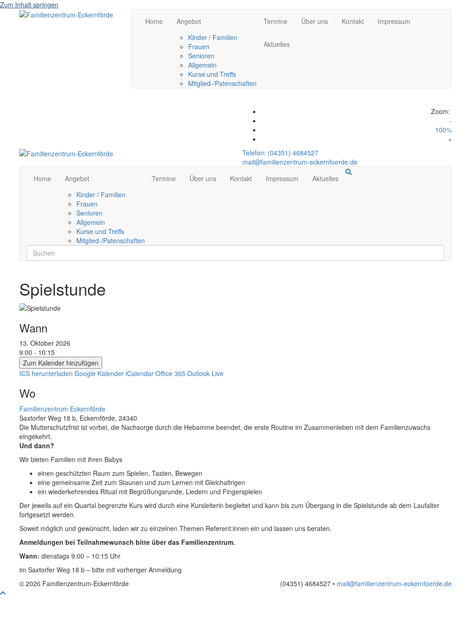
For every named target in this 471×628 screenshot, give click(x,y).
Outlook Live (205, 373)
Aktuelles (277, 44)
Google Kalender (99, 373)
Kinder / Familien (212, 37)
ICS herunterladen (46, 373)
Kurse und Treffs (212, 74)
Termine (275, 21)
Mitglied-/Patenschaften (222, 83)
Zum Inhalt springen (29, 4)
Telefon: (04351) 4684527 (280, 152)
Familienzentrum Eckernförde (62, 408)
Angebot (189, 21)
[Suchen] (348, 172)
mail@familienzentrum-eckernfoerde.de (299, 161)
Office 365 (170, 373)
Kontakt (353, 21)
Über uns (314, 21)
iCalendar (140, 373)
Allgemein (202, 64)
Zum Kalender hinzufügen (60, 362)
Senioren (201, 55)
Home (154, 21)
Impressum (394, 21)
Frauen (198, 46)
